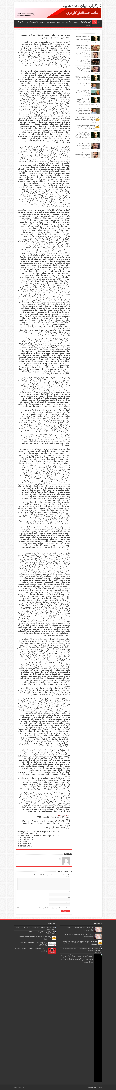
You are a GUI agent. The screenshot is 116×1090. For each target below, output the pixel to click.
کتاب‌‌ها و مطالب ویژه (32, 22)
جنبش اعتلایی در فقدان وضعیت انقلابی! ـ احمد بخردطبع (78, 934)
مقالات (94, 22)
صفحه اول (99, 22)
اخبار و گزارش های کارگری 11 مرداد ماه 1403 (41, 932)
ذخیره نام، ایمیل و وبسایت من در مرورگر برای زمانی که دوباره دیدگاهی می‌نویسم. (51, 907)
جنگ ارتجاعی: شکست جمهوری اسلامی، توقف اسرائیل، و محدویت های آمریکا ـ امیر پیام (83, 47)
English (20, 22)
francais (88, 25)
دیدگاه (68, 877)
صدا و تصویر (60, 22)
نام (69, 892)
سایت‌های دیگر (51, 22)
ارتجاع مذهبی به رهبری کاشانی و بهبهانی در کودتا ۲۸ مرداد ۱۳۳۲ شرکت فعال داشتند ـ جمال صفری (85, 119)
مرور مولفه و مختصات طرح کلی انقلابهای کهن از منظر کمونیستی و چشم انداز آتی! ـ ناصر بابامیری (82, 154)
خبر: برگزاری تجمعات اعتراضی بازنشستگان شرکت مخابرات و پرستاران (35, 927)
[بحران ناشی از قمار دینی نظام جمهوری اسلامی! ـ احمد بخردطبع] (98, 929)
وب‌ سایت (68, 902)
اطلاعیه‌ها (68, 22)
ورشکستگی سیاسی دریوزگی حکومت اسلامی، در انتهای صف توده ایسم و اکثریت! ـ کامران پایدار (86, 127)
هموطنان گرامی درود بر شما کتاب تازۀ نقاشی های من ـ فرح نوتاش (83, 92)
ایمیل (68, 897)
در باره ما (42, 22)
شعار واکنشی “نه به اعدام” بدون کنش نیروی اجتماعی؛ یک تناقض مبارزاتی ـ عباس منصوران (82, 77)
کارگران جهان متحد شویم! (81, 6)
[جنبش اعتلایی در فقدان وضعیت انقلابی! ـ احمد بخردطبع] (98, 936)
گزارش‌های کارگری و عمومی (82, 22)
